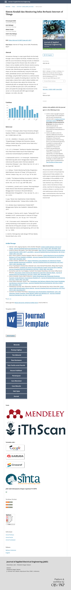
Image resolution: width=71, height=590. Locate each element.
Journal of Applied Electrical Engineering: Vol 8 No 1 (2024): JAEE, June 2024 (30, 269)
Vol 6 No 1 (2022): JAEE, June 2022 (25, 6)
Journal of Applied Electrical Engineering (19, 1)
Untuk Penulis (9, 537)
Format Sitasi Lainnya (50, 81)
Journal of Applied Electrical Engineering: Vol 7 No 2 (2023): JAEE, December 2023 (37, 248)
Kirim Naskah (11, 336)
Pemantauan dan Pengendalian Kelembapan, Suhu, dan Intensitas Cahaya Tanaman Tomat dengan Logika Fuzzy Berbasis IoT (35, 292)
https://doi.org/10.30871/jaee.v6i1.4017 (20, 40)
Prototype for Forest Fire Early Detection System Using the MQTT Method (41, 267)
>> (10, 299)
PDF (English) (48, 55)
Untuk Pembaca (10, 535)
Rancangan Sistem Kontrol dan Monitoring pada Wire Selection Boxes (35, 272)
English (8, 553)
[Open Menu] (5, 1)
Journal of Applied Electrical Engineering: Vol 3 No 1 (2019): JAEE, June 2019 (34, 294)
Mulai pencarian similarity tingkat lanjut (26, 302)
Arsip (13, 6)
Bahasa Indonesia (11, 550)
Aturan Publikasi (16, 370)
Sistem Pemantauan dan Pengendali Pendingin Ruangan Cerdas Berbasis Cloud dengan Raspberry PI (34, 277)
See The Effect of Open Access (54, 162)
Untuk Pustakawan (10, 540)
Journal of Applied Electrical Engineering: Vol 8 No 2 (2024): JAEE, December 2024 (35, 273)
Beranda (8, 6)
